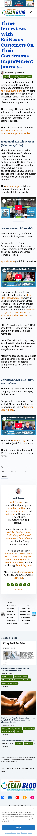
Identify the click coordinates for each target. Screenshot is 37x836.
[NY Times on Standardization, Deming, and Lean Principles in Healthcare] (18, 653)
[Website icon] (16, 584)
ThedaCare (26, 680)
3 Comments (4, 735)
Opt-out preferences (10, 833)
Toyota (4, 683)
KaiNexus (22, 76)
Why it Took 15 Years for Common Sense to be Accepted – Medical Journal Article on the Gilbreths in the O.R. (18, 720)
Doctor (10, 677)
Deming (4, 677)
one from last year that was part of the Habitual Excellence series (18, 312)
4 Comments (4, 686)
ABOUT (32, 768)
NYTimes (4, 680)
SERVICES (25, 768)
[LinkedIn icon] (12, 584)
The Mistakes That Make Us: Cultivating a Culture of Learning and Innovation (18, 534)
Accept (18, 828)
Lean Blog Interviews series (16, 296)
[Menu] (35, 12)
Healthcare (14, 76)
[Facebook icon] (8, 584)
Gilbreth (10, 728)
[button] (34, 808)
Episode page (8, 261)
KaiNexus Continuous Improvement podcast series (15, 132)
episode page (12, 186)
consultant (11, 508)
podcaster (10, 514)
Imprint (30, 833)
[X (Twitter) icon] (20, 584)
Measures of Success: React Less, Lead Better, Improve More (18, 556)
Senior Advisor (25, 572)
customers (16, 91)
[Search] (31, 12)
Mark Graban (16, 502)
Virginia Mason (12, 683)
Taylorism (19, 732)
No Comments (7, 78)
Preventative (28, 743)
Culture (6, 76)
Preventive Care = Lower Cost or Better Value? (18, 740)
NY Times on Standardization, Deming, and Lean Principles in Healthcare (16, 669)
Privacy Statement (22, 833)
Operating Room (29, 728)
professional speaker (16, 511)
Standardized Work (15, 680)
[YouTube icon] (28, 584)
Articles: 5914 (18, 589)
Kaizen (29, 76)
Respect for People (8, 732)
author (22, 508)
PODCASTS (10, 768)
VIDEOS (17, 768)
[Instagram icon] (24, 584)
